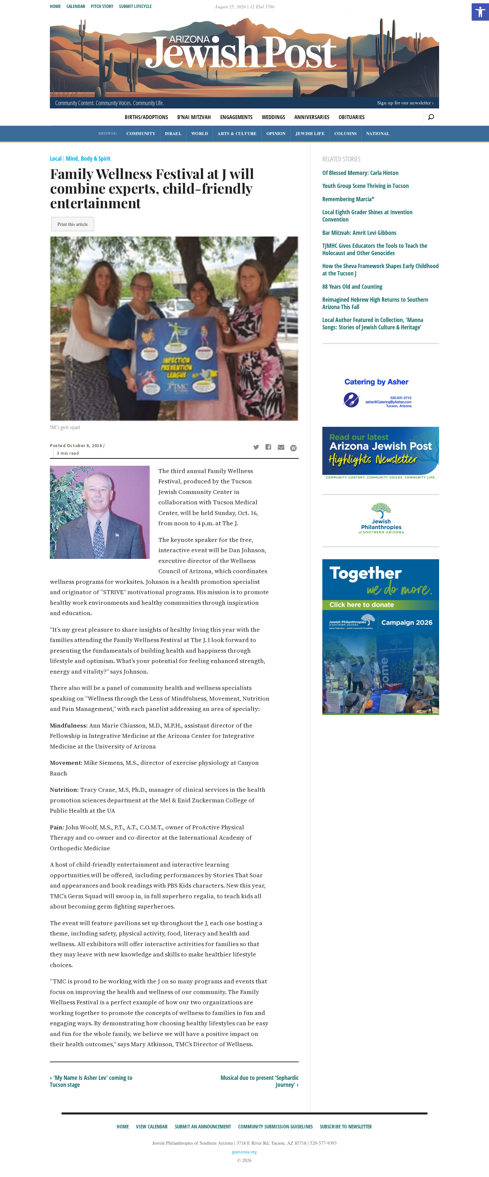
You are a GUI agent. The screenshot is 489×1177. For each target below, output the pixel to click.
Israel (173, 133)
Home (55, 6)
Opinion (276, 133)
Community (140, 133)
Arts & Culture (237, 133)
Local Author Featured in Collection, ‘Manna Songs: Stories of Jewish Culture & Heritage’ (372, 323)
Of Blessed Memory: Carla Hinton (360, 173)
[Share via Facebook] (269, 447)
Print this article (73, 224)
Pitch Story (102, 6)
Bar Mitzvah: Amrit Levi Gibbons (359, 233)
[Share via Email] (282, 447)
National (378, 133)
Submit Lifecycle (135, 6)
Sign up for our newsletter (404, 102)
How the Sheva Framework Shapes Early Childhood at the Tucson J (380, 269)
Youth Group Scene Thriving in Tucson (365, 186)
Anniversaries (311, 117)
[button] (480, 12)
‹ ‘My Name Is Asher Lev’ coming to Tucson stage (91, 1081)
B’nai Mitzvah (194, 117)
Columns (345, 133)
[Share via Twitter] (257, 447)
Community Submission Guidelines (275, 1126)
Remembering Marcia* (348, 199)
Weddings (273, 117)
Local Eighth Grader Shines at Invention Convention (367, 216)
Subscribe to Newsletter (346, 1126)
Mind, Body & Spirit (88, 158)
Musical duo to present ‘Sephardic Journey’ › (260, 1081)
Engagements (236, 117)
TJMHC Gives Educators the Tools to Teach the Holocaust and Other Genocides (374, 249)
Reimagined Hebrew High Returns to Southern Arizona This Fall (375, 303)
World (199, 133)
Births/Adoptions (146, 117)
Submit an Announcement (203, 1126)
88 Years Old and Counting (352, 286)
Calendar (76, 6)
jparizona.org (244, 1151)
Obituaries (352, 117)
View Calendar (152, 1126)
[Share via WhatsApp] (293, 448)
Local (56, 158)
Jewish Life (310, 133)
